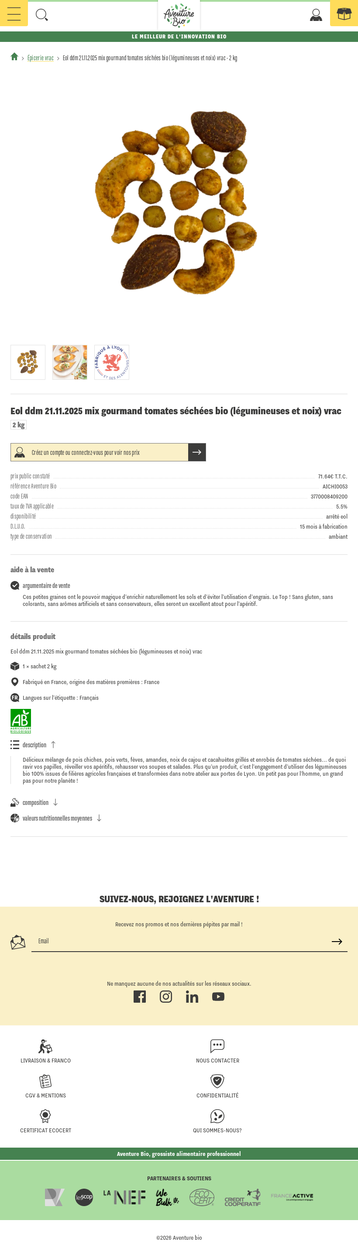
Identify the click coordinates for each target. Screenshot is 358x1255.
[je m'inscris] (337, 941)
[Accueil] (14, 56)
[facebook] (140, 1000)
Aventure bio (187, 1237)
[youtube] (218, 1000)
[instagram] (166, 1000)
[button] (42, 15)
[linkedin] (192, 1000)
